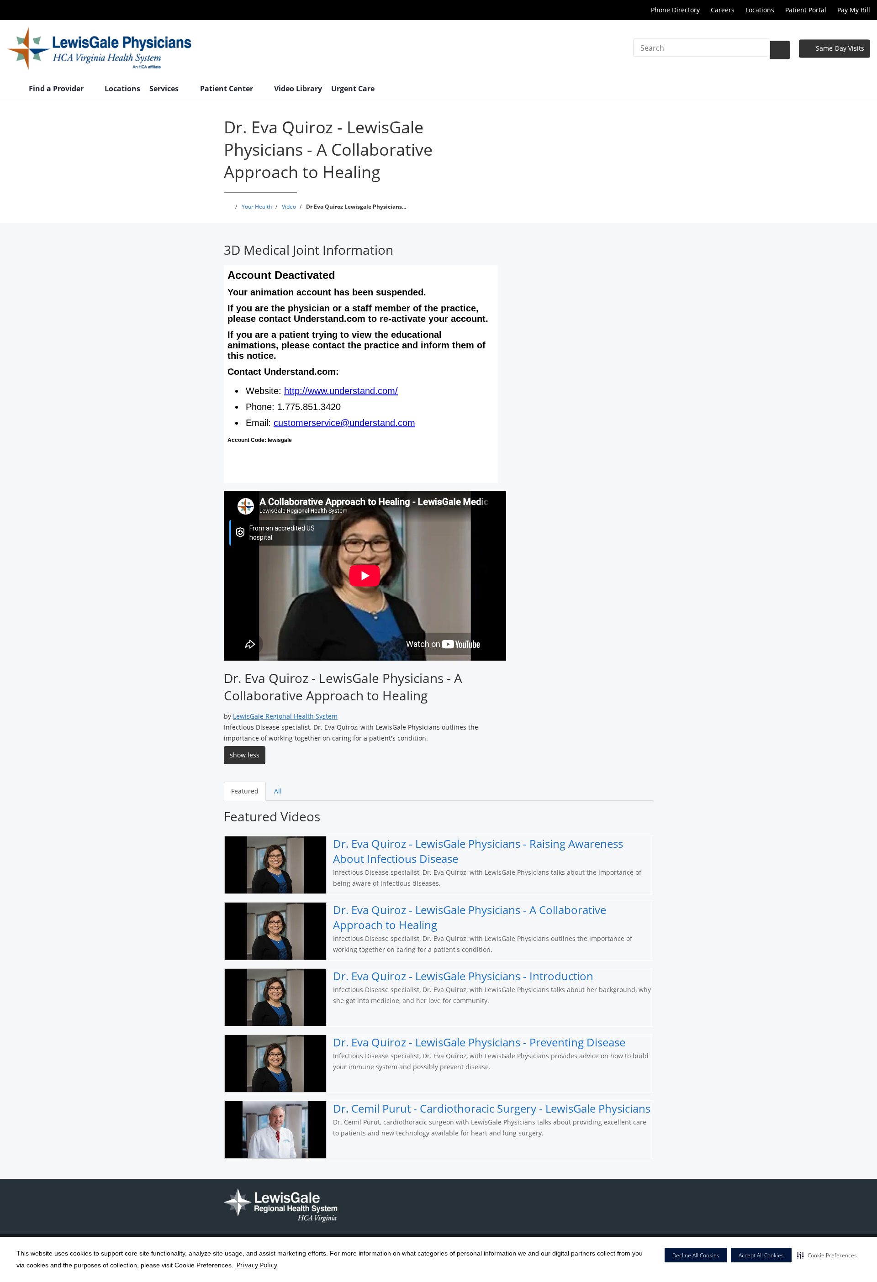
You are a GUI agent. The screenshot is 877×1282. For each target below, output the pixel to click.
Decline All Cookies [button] (695, 1255)
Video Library (298, 89)
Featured (245, 791)
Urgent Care (353, 89)
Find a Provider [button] (57, 89)
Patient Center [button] (227, 89)
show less (244, 755)
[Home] (13, 89)
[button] (827, 1255)
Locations (759, 9)
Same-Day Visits (839, 48)
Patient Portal (805, 9)
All (278, 791)
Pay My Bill (853, 9)
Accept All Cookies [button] (761, 1255)
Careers (722, 9)
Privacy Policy (257, 1265)
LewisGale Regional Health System (285, 716)
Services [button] (164, 89)
